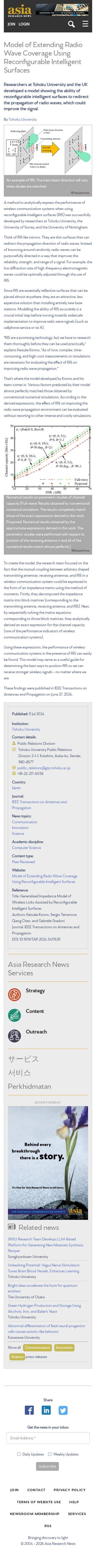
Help (74, 1502)
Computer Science (26, 847)
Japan (16, 787)
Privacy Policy (70, 1489)
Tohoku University (23, 119)
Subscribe (47, 1466)
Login (24, 24)
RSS (48, 1526)
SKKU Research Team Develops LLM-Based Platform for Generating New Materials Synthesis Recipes (45, 1245)
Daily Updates (33, 1454)
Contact (36, 1489)
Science (18, 833)
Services (77, 1513)
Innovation (20, 827)
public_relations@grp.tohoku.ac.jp (43, 767)
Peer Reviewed (23, 861)
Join (11, 24)
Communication (24, 821)
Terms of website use (39, 1502)
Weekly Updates (66, 1454)
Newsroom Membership (35, 1513)
